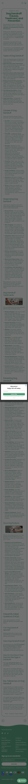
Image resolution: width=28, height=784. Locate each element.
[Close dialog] (26, 385)
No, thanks (14, 397)
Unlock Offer (14, 394)
